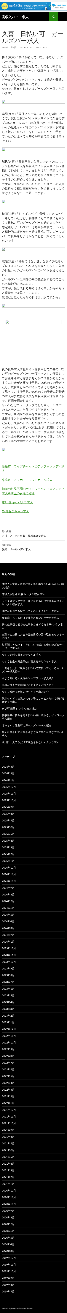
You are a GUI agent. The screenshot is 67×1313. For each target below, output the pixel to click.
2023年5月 (8, 995)
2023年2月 (8, 1015)
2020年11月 (9, 1197)
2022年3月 (8, 1089)
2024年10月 (9, 881)
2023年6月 (8, 988)
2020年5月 (8, 1237)
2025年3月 (8, 847)
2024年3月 (8, 928)
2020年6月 (8, 1230)
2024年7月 (8, 901)
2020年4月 (8, 1244)
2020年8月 (8, 1217)
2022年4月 (8, 1082)
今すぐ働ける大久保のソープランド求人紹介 (28, 678)
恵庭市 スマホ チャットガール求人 (27, 479)
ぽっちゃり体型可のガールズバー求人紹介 (26, 725)
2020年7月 (8, 1224)
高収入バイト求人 (15, 17)
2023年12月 (9, 948)
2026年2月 (8, 773)
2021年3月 (8, 1170)
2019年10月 (9, 1271)
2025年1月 (8, 860)
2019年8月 (8, 1284)
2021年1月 (8, 1183)
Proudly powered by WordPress (18, 1308)
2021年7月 (8, 1143)
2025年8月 (8, 813)
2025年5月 (8, 833)
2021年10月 (9, 1123)
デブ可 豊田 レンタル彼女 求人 (19, 708)
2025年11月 (9, 793)
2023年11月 (9, 955)
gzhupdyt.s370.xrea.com (32, 47)
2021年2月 (8, 1177)
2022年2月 (8, 1096)
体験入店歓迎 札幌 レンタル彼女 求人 (23, 594)
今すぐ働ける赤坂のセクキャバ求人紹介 (25, 691)
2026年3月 (8, 766)
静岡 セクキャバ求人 (15, 511)
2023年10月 (9, 961)
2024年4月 (8, 921)
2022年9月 (8, 1049)
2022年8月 (8, 1056)
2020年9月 (8, 1210)
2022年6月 (8, 1069)
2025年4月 (8, 840)
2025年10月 (9, 800)
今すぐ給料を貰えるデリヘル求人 (21, 654)
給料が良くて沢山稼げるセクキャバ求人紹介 (28, 684)
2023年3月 (8, 1008)
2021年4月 (8, 1163)
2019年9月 (8, 1278)
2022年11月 (9, 1035)
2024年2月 (8, 934)
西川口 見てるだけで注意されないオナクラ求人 (30, 742)
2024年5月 (8, 914)
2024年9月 (8, 887)
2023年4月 (8, 1002)
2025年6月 (8, 827)
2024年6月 (8, 907)
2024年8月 (8, 894)
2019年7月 (8, 1291)
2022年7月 (8, 1062)
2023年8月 (8, 975)
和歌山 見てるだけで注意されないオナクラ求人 (30, 617)
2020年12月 (9, 1190)
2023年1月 (8, 1022)
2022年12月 (9, 1029)
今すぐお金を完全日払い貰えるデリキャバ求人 (29, 661)
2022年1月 (8, 1103)
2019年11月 (9, 1264)
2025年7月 (8, 820)
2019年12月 (9, 1257)
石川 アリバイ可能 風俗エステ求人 (24, 533)
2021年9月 (8, 1130)
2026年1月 (8, 780)
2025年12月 (9, 786)
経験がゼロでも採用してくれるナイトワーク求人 (30, 610)
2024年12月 (9, 867)
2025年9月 (8, 807)
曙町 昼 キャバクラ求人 (17, 502)
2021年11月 (9, 1116)
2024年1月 (8, 941)
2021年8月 (8, 1136)
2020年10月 (9, 1204)
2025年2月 (8, 854)
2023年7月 (8, 981)
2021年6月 (8, 1150)
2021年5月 (8, 1156)
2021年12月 (9, 1109)
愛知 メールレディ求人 (16, 547)
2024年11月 (9, 874)
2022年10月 (9, 1042)
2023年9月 (8, 968)
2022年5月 (8, 1076)
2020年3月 (8, 1251)
